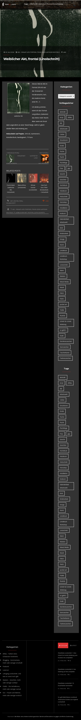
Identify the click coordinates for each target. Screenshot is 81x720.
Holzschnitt (11, 203)
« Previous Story (12, 153)
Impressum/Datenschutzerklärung (50, 4)
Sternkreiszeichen (66, 341)
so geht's (63, 330)
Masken (62, 276)
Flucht (62, 157)
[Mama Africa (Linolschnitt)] (21, 178)
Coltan (62, 134)
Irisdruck (63, 213)
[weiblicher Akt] (18, 98)
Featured (6, 666)
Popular (63, 645)
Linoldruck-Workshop (63, 257)
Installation (63, 208)
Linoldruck (63, 250)
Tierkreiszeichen (65, 358)
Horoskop (63, 202)
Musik (62, 287)
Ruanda (62, 316)
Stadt (61, 336)
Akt (11, 201)
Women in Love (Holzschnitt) (39, 159)
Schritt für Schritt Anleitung (65, 322)
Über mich (34, 4)
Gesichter (63, 180)
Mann (62, 270)
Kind (61, 228)
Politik (62, 310)
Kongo (62, 239)
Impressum (10, 716)
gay (69, 168)
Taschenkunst (64, 353)
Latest (74, 645)
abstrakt (62, 112)
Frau (21, 201)
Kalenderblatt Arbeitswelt (64, 220)
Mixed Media (64, 282)
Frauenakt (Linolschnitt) (15, 159)
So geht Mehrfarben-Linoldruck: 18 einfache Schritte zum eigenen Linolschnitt (68, 699)
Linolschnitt (64, 265)
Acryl (61, 117)
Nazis (62, 299)
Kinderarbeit (64, 233)
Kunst (26, 4)
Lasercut (6, 670)
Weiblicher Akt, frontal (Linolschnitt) (31, 59)
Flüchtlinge (63, 163)
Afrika (70, 117)
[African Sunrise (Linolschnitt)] (33, 178)
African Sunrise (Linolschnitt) (33, 187)
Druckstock (64, 140)
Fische (62, 151)
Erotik (16, 201)
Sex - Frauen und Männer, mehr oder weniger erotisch (39, 52)
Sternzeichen (64, 347)
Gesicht (62, 174)
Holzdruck (63, 191)
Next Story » (44, 153)
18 (70, 660)
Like (64, 52)
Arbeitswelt (64, 129)
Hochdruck (63, 185)
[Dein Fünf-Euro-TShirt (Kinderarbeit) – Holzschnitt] (44, 178)
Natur (62, 293)
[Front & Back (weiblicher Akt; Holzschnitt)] (10, 178)
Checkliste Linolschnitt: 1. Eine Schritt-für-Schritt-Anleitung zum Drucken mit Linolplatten (67, 655)
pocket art (63, 304)
